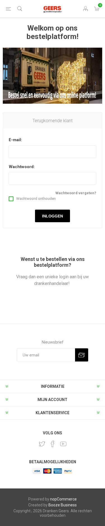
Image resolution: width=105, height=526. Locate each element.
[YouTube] (63, 443)
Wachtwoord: (22, 166)
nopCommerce (63, 499)
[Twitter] (42, 443)
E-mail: (15, 139)
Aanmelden (81, 355)
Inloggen (52, 216)
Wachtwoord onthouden (36, 198)
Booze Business (62, 505)
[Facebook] (52, 443)
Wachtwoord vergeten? (75, 193)
